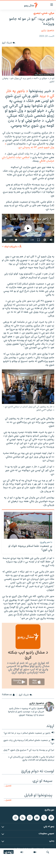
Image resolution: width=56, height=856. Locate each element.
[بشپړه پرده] (38, 240)
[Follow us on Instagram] (30, 818)
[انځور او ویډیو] (35, 852)
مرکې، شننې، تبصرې (43, 13)
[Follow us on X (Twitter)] (44, 818)
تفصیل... (7, 785)
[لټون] (47, 852)
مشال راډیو (37, 223)
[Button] (8, 43)
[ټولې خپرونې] (21, 852)
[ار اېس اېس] (23, 818)
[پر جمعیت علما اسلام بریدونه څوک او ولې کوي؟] (28, 525)
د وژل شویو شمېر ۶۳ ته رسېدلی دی (29, 145)
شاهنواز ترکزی (47, 30)
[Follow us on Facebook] (51, 818)
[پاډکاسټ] (15, 818)
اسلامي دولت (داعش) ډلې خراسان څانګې (28, 159)
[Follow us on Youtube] (37, 818)
